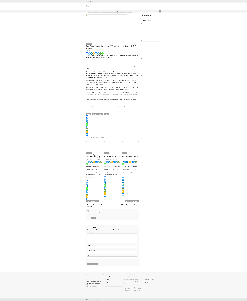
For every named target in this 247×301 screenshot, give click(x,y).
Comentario (90, 232)
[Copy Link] (94, 53)
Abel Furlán (133, 284)
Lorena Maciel (96, 11)
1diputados (136, 279)
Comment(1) (103, 50)
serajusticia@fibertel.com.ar (91, 286)
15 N (129, 288)
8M (130, 277)
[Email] (100, 53)
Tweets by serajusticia (145, 17)
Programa (118, 11)
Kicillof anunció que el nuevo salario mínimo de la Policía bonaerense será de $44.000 (93, 156)
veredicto (102, 137)
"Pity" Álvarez (134, 288)
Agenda (123, 11)
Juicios (108, 282)
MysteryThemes (100, 299)
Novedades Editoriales (149, 279)
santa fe (98, 137)
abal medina (139, 290)
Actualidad (104, 11)
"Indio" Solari (133, 277)
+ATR (132, 290)
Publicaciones (111, 11)
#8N (125, 292)
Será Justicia (96, 50)
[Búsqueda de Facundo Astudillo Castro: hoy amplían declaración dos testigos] (130, 146)
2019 (137, 277)
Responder (93, 218)
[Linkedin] (91, 53)
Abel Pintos (135, 290)
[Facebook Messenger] (96, 53)
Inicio (90, 11)
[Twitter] (89, 53)
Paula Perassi (94, 137)
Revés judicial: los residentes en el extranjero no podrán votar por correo (132, 201)
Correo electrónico (92, 250)
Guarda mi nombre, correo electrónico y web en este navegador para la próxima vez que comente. (108, 261)
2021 (130, 284)
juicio (91, 137)
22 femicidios (126, 277)
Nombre (90, 245)
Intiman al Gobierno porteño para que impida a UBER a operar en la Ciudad (93, 201)
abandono (131, 279)
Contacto (129, 11)
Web (89, 255)
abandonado (126, 279)
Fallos (108, 285)
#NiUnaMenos (128, 290)
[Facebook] (87, 53)
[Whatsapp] (103, 53)
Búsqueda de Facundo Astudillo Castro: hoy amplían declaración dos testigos (130, 156)
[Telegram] (98, 53)
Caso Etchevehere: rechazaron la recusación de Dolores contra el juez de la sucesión (112, 156)
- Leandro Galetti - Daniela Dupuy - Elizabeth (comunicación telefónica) (133, 286)
